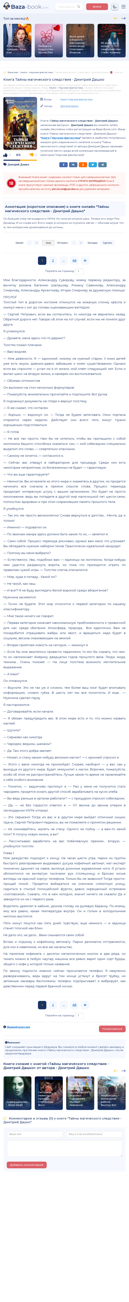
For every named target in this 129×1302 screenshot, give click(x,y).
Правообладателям (18, 1027)
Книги (52, 87)
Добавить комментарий (26, 1164)
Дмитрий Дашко (18, 164)
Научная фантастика (70, 87)
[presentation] (116, 17)
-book (30, 6)
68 (74, 261)
